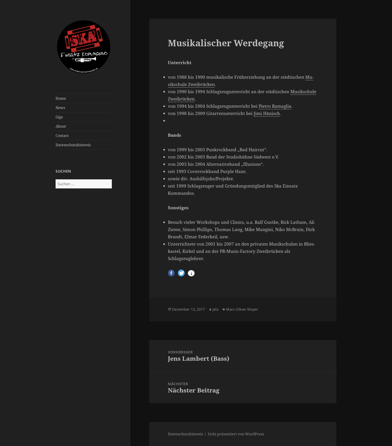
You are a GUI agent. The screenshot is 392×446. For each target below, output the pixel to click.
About (61, 126)
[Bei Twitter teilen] (181, 273)
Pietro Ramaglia (275, 106)
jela (215, 309)
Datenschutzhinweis (73, 144)
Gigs (59, 117)
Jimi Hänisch (267, 113)
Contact (62, 135)
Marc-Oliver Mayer (242, 309)
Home (61, 98)
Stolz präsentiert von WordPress (236, 433)
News (60, 107)
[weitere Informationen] (191, 273)
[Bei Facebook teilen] (171, 273)
